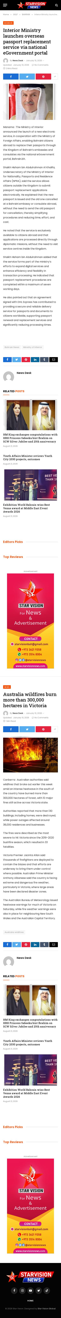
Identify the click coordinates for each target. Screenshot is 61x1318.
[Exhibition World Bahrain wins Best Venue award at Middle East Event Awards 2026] (30, 485)
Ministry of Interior (32, 347)
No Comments (41, 65)
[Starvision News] (32, 5)
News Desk (18, 60)
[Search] (56, 5)
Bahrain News (12, 347)
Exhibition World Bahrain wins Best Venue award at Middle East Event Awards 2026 (26, 508)
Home (30, 1300)
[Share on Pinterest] (43, 77)
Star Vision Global (47, 1308)
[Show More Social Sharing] (55, 77)
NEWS (7, 687)
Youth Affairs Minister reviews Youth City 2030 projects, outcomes (27, 457)
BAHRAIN (8, 23)
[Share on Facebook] (11, 77)
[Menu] (5, 5)
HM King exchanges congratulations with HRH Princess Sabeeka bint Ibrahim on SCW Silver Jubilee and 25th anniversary (30, 438)
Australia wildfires (14, 932)
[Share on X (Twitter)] (27, 77)
